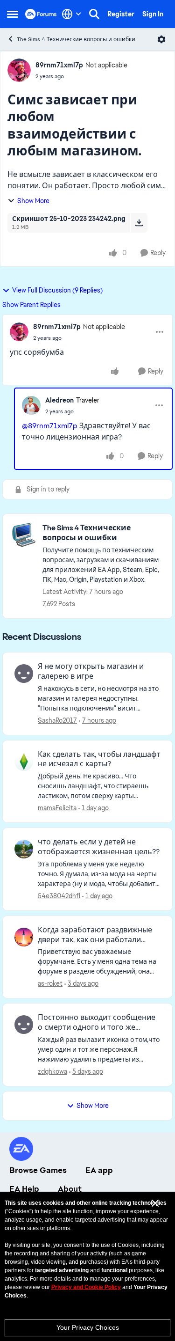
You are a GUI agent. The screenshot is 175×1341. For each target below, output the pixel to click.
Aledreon (59, 400)
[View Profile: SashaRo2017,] (23, 673)
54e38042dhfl (59, 896)
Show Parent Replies (31, 304)
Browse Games (38, 1170)
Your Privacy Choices (87, 1327)
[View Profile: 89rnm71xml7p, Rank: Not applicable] (19, 70)
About (70, 1189)
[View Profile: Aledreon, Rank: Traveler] (31, 405)
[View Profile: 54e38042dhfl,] (23, 849)
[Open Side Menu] (12, 14)
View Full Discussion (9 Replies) (57, 290)
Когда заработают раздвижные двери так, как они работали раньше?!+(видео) (95, 935)
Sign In (152, 14)
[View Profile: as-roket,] (23, 937)
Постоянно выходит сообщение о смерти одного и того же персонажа (96, 1023)
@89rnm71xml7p (49, 426)
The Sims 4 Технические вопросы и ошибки (76, 39)
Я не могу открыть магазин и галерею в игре (91, 671)
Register (120, 14)
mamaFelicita (57, 808)
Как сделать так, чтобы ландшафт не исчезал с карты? (99, 759)
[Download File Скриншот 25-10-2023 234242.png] (138, 223)
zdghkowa (52, 1071)
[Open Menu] (161, 39)
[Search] (94, 14)
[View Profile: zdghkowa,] (23, 1024)
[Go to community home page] (41, 14)
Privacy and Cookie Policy (86, 1287)
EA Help (24, 1189)
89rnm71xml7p (59, 65)
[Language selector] (71, 14)
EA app (99, 1170)
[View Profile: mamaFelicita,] (23, 761)
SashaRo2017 (57, 720)
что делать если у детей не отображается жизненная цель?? (99, 847)
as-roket (50, 983)
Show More (33, 201)
